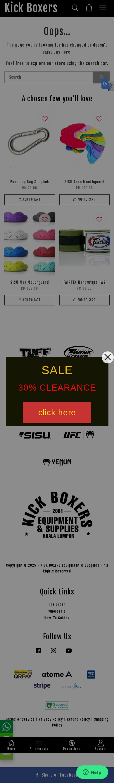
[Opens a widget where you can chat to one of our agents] (92, 772)
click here (57, 412)
